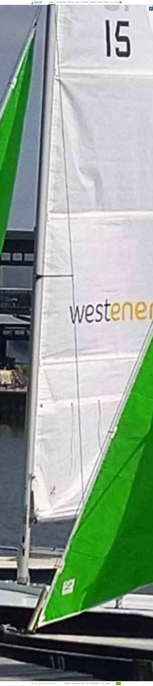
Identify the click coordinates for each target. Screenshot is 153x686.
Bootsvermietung (61, 2)
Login (102, 683)
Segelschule (71, 2)
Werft (77, 2)
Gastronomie (84, 2)
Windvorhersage (94, 683)
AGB (87, 683)
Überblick (52, 2)
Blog (111, 2)
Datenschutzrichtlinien (78, 683)
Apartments (93, 2)
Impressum (67, 683)
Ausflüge (100, 2)
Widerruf (108, 683)
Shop (116, 2)
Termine (106, 2)
